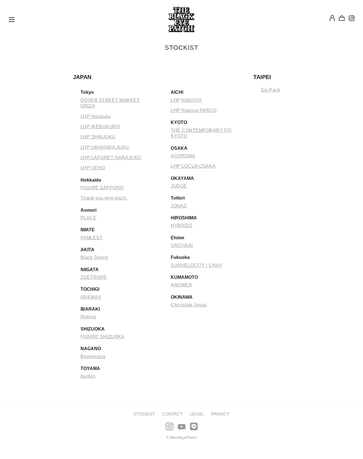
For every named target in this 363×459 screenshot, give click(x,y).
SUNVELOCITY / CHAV (196, 265)
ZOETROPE (94, 277)
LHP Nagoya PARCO (193, 110)
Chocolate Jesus (189, 304)
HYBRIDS (182, 225)
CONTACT (172, 414)
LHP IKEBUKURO (100, 126)
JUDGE (179, 186)
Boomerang (93, 356)
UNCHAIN (182, 245)
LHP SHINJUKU (98, 136)
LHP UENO (93, 167)
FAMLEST (92, 237)
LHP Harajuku (96, 116)
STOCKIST (144, 414)
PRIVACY (220, 414)
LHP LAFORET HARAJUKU (111, 157)
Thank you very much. (104, 198)
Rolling (88, 316)
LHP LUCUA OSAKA (193, 166)
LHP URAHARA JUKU (105, 147)
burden (88, 376)
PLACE (89, 217)
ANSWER (181, 285)
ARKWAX (91, 297)
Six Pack (270, 90)
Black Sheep (94, 257)
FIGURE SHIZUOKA (103, 336)
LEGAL (197, 414)
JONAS (179, 205)
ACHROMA (183, 155)
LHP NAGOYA (186, 100)
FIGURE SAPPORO (102, 187)
